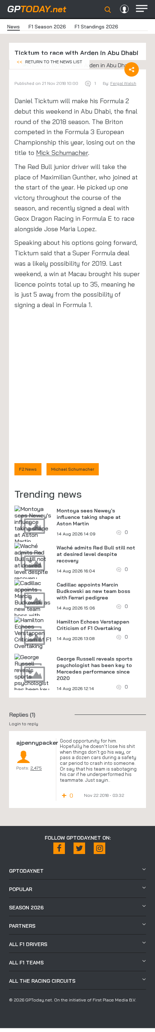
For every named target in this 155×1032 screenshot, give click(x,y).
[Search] (107, 9)
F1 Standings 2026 (96, 26)
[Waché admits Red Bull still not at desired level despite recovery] (32, 562)
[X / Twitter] (79, 848)
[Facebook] (59, 848)
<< (49, 61)
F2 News (28, 469)
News (13, 26)
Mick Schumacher (62, 153)
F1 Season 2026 (47, 26)
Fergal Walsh (123, 83)
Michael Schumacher (72, 469)
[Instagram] (99, 848)
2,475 (36, 768)
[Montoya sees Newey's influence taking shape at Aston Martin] (32, 525)
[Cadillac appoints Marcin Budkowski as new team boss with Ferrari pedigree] (32, 605)
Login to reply (23, 723)
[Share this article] (131, 69)
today (36, 9)
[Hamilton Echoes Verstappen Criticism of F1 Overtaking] (32, 633)
